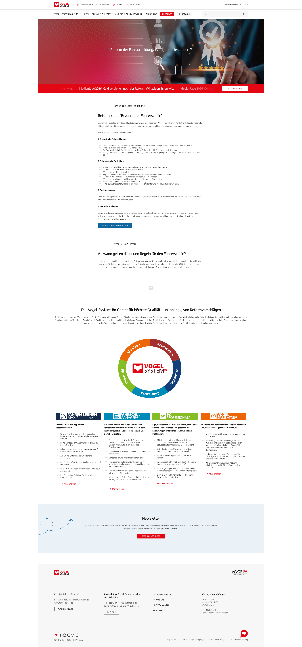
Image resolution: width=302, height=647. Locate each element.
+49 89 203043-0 (209, 610)
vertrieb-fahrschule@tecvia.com (215, 613)
